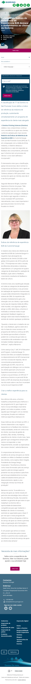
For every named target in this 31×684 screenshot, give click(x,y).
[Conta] (21, 5)
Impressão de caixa (7, 627)
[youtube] (10, 608)
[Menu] (28, 5)
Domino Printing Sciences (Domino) (15, 125)
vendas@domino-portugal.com (14, 602)
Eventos (19, 644)
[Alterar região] (24, 5)
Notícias (19, 635)
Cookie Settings (22, 680)
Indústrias (4, 621)
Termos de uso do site (11, 680)
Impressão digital (22, 621)
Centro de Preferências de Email (9, 677)
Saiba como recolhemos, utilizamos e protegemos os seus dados (15, 90)
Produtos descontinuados (6, 635)
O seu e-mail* (6, 81)
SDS (4, 652)
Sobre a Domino (22, 628)
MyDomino (13, 652)
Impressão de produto (5, 624)
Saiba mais (15, 50)
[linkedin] (6, 608)
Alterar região (18, 671)
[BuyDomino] (14, 5)
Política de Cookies (24, 677)
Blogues (19, 637)
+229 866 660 (9, 599)
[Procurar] (17, 5)
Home (19, 626)
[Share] (2, 44)
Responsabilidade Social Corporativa (23, 631)
